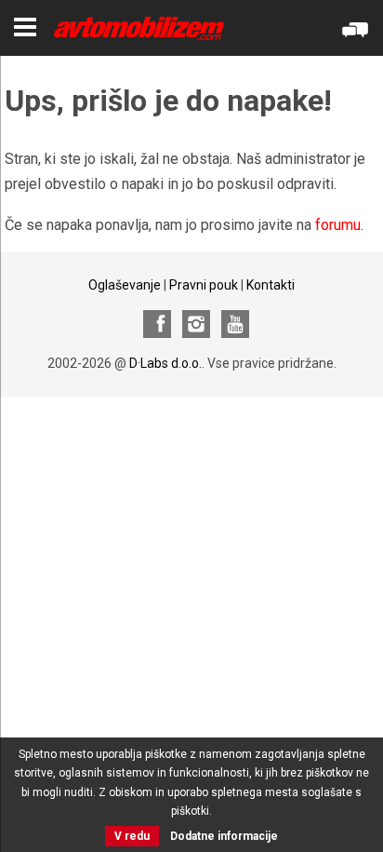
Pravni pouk (203, 284)
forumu (338, 225)
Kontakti (270, 284)
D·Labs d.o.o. (165, 363)
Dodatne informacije (224, 836)
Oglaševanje (124, 284)
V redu (132, 836)
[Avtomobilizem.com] (139, 28)
